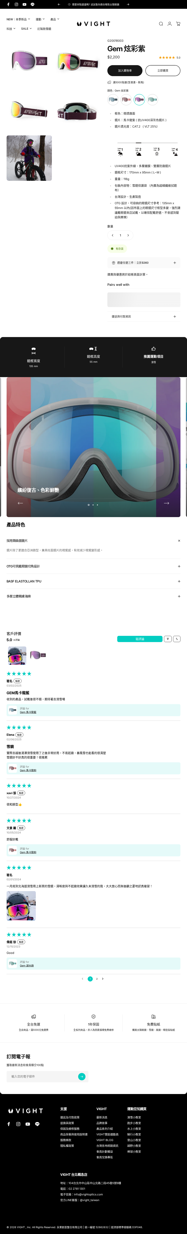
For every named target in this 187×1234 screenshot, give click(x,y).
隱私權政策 (67, 1145)
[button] (12, 710)
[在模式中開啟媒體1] (29, 61)
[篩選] (168, 639)
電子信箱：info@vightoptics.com (81, 1194)
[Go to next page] (104, 978)
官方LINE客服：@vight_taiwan (79, 1200)
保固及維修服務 (69, 1128)
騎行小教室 (134, 1134)
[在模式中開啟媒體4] (77, 109)
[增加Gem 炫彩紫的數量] (129, 235)
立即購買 (162, 70)
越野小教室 (134, 1145)
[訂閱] (81, 1076)
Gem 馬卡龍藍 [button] (28, 712)
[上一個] (59, 4)
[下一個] (128, 4)
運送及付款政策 (69, 1117)
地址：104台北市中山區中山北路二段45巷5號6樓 (90, 1183)
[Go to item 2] (37, 655)
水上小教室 (134, 1128)
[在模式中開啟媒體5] (29, 158)
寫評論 (140, 639)
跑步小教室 (134, 1123)
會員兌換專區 (104, 1157)
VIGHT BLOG (104, 1140)
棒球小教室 (134, 1151)
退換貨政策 (67, 1123)
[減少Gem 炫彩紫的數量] (112, 235)
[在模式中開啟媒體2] (77, 61)
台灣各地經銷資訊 (107, 1145)
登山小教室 (134, 1140)
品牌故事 (101, 1123)
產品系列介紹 (104, 1128)
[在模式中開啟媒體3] (29, 109)
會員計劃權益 (104, 1151)
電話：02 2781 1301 (72, 1188)
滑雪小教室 (134, 1117)
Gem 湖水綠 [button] (27, 965)
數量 (110, 226)
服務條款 (65, 1140)
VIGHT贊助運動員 (107, 1134)
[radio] (113, 99)
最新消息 (101, 1117)
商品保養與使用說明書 (74, 1134)
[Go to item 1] (17, 655)
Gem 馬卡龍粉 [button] (28, 770)
